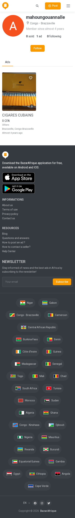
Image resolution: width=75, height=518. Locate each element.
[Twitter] (49, 503)
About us (7, 205)
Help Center (9, 251)
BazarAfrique (48, 510)
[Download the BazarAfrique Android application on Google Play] (37, 189)
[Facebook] (35, 503)
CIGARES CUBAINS (17, 115)
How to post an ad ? (13, 242)
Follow (37, 48)
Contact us (8, 218)
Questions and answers (15, 238)
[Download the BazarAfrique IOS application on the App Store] (37, 177)
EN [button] (25, 502)
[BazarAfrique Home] (5, 6)
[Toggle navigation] (68, 6)
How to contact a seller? (16, 246)
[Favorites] (30, 77)
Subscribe (62, 281)
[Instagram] (42, 503)
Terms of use (10, 209)
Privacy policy (10, 213)
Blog (4, 233)
